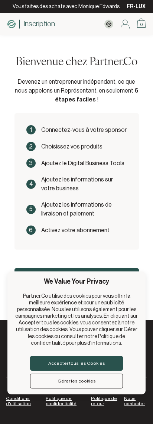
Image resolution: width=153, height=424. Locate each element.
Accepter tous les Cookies (76, 363)
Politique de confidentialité (61, 401)
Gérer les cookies (77, 381)
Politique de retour (104, 401)
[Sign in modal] (125, 24)
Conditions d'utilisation (18, 401)
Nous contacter (134, 401)
